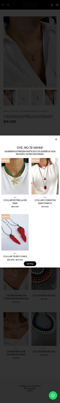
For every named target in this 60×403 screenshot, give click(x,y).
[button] (53, 395)
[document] (30, 201)
